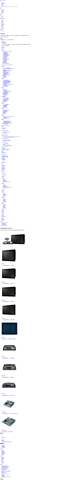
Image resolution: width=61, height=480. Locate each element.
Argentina (3, 11)
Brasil (2, 10)
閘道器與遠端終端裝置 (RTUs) (7, 74)
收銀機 (4, 144)
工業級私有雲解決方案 (6, 99)
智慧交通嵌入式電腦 (5, 93)
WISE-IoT (4, 175)
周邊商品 (3, 126)
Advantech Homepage (2, 0)
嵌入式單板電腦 (5, 58)
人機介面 (4, 69)
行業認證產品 (4, 71)
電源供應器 (4, 128)
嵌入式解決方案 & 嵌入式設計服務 (5, 149)
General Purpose (3, 223)
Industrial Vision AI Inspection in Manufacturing (8, 137)
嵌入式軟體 (4, 57)
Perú (2, 13)
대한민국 (3, 23)
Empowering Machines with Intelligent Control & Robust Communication (11, 136)
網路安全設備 (4, 101)
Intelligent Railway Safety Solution (7, 140)
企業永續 (3, 209)
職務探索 (4, 204)
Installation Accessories (4, 225)
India (2, 21)
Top (1, 478)
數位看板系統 (4, 62)
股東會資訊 (4, 201)
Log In (2, 38)
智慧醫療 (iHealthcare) (4, 152)
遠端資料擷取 (4, 76)
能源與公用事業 (4, 469)
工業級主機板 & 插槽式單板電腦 (7, 91)
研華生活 (4, 205)
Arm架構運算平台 (5, 52)
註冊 (0, 38)
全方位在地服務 (3, 165)
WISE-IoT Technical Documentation (7, 187)
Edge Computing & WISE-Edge (5, 130)
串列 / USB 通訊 (5, 85)
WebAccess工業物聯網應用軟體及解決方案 (8, 68)
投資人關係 (3, 197)
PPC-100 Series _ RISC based (5, 222)
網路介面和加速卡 (5, 100)
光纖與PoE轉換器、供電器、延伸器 (7, 84)
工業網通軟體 (4, 83)
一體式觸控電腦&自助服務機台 (7, 121)
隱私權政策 (3, 475)
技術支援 (3, 176)
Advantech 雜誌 (5, 195)
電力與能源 (4, 75)
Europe (2, 16)
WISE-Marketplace (4, 216)
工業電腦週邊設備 (5, 92)
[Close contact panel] (0, 434)
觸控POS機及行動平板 (6, 123)
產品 (2, 48)
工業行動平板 (4, 117)
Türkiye (2, 27)
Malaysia (3, 24)
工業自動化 (3, 66)
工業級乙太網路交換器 (6, 80)
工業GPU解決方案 (5, 90)
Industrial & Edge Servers (4, 466)
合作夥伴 (3, 171)
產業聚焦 (3, 459)
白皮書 (2, 458)
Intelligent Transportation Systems (5, 138)
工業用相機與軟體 (5, 105)
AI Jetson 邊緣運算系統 (6, 104)
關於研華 (3, 190)
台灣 (2, 5)
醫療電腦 (4, 112)
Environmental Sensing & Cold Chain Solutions (8, 116)
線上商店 (3, 215)
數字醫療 (3, 108)
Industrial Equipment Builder (5, 135)
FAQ (2, 462)
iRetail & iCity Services (4, 468)
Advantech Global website (5, 6)
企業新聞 (3, 451)
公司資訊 (4, 193)
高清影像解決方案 (3, 159)
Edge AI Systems (5, 132)
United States (3, 9)
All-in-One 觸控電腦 (5, 143)
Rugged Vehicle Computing (4, 146)
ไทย (2, 26)
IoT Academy (4, 185)
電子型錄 (3, 461)
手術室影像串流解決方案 (6, 110)
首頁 (2, 218)
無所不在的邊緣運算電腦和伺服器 (7, 145)
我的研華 (3, 3)
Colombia (3, 12)
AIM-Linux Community (6, 186)
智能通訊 (3, 78)
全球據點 (4, 207)
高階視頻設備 (4, 106)
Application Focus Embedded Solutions (7, 51)
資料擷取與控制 (5, 73)
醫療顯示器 (4, 113)
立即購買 (3, 445)
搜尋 (2, 4)
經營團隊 (4, 194)
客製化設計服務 (3, 168)
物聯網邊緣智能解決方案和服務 (5, 156)
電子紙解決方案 (5, 61)
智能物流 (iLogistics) (4, 162)
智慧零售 (3, 119)
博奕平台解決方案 (5, 56)
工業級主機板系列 (5, 53)
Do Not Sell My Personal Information (6, 476)
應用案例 (3, 457)
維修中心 (4, 180)
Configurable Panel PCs (4, 224)
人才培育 (4, 206)
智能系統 (3, 87)
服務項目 (4, 179)
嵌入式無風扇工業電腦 (6, 59)
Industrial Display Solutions (4, 155)
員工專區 (3, 212)
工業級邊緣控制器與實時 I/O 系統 (7, 70)
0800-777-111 (3, 447)
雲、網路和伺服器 (3, 96)
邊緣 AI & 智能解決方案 (6, 63)
